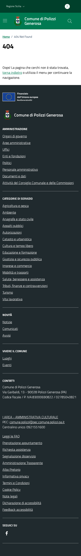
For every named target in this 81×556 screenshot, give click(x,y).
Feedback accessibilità (17, 509)
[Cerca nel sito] (70, 21)
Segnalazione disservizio (19, 456)
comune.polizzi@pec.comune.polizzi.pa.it (37, 422)
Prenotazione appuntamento (22, 442)
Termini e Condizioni (15, 482)
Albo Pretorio (11, 469)
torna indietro (12, 72)
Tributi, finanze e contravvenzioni (25, 285)
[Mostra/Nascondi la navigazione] (4, 20)
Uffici (5, 149)
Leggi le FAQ (11, 436)
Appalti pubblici (12, 225)
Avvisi (6, 335)
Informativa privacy (15, 476)
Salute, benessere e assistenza (23, 279)
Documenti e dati (14, 176)
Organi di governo (14, 136)
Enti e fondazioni (14, 156)
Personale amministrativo (20, 169)
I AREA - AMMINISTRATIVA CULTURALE (30, 417)
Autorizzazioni (12, 232)
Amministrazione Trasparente (22, 462)
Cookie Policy (11, 489)
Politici (6, 162)
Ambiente (9, 212)
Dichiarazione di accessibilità (21, 502)
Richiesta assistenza (16, 449)
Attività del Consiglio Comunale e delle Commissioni (38, 182)
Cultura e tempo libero (17, 245)
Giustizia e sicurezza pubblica (22, 259)
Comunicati (10, 328)
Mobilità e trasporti (15, 272)
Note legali (9, 496)
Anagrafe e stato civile (17, 219)
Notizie (7, 321)
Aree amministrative (16, 142)
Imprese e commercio (17, 265)
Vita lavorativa (12, 299)
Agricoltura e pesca (15, 205)
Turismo (7, 292)
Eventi (6, 364)
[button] (16, 6)
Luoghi (7, 358)
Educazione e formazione (19, 252)
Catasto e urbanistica (17, 239)
